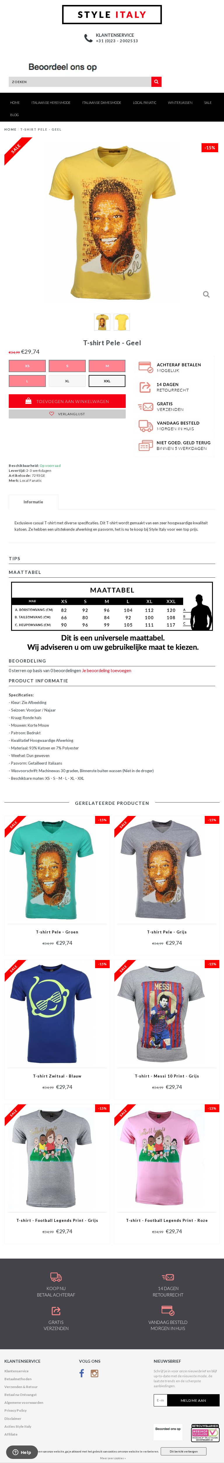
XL (67, 381)
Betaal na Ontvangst (20, 1394)
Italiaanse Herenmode (51, 102)
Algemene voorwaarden (23, 1402)
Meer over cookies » (113, 1458)
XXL (107, 381)
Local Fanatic (144, 102)
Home (15, 102)
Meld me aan (193, 1400)
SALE (208, 102)
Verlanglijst (71, 414)
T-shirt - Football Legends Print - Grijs (57, 1220)
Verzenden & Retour (21, 1387)
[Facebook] (81, 1375)
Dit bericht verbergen (183, 1451)
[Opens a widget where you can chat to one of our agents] (22, 1453)
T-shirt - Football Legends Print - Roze (167, 1220)
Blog (14, 115)
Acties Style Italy (17, 1426)
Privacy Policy (15, 1410)
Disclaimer (12, 1418)
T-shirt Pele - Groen (57, 932)
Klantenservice (16, 1371)
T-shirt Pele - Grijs (167, 932)
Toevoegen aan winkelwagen (72, 401)
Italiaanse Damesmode (101, 102)
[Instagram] (94, 1375)
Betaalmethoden (18, 1379)
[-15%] (51, 869)
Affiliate (11, 1434)
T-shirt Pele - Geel (41, 129)
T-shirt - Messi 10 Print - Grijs (167, 1076)
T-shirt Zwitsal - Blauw (57, 1076)
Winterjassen (180, 102)
